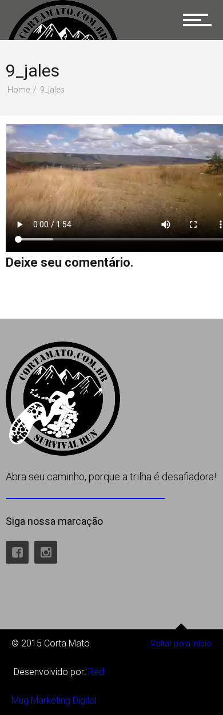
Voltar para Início (181, 643)
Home (18, 89)
